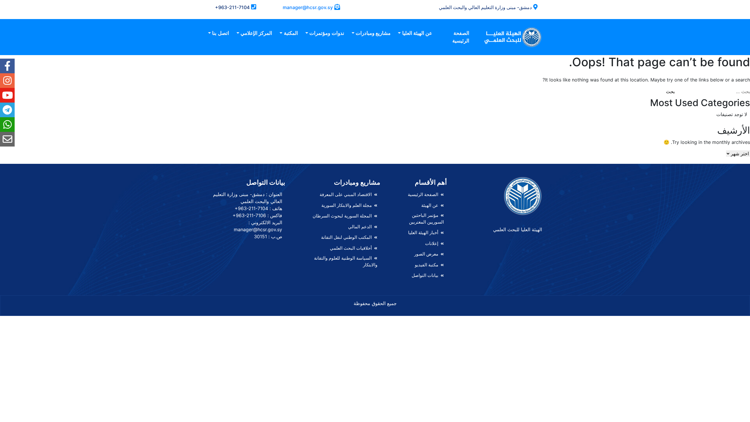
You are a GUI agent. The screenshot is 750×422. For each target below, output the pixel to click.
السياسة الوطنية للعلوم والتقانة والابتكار (345, 261)
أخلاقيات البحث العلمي (351, 248)
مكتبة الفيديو (426, 265)
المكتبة (291, 33)
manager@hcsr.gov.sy (308, 7)
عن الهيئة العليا (417, 33)
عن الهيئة (429, 205)
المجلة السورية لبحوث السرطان (342, 216)
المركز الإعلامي (256, 33)
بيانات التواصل (425, 275)
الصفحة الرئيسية (460, 37)
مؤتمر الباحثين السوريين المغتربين (426, 218)
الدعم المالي (360, 226)
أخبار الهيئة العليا (423, 232)
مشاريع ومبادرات (373, 33)
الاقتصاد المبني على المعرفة (346, 194)
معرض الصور (426, 254)
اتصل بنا (220, 33)
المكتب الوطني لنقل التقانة (346, 237)
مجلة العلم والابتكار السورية (346, 205)
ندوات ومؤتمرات (326, 33)
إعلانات (431, 243)
